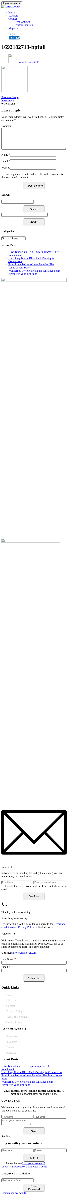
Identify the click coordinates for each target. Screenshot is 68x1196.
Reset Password (34, 1188)
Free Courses (22, 21)
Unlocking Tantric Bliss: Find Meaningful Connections (31, 1072)
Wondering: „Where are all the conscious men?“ (34, 270)
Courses (12, 18)
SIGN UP (14, 37)
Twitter (10, 1047)
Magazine (13, 28)
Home (11, 12)
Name (4, 154)
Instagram (11, 1041)
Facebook (11, 1036)
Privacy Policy (26, 927)
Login (11, 34)
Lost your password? (33, 1163)
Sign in (34, 1157)
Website (5, 167)
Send (34, 1131)
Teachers (13, 15)
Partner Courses (24, 24)
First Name (8, 959)
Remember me (13, 1163)
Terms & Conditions (17, 1016)
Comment (6, 126)
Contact (10, 1005)
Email (4, 161)
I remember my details (13, 1192)
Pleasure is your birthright (22, 273)
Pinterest (11, 1052)
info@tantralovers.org (24, 952)
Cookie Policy (14, 1022)
